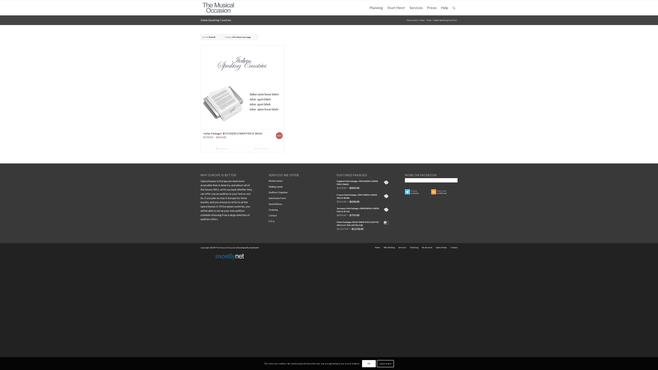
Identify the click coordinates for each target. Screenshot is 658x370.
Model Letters (276, 181)
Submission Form (277, 198)
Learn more (385, 363)
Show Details (262, 148)
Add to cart (223, 148)
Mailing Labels (276, 186)
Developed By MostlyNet (248, 247)
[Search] (454, 7)
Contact (273, 215)
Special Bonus (275, 204)
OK (369, 363)
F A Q (271, 221)
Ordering (273, 209)
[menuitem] (376, 7)
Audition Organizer (278, 192)
